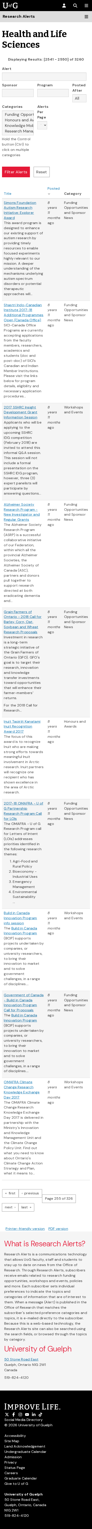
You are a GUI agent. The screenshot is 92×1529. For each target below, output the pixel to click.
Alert (6, 68)
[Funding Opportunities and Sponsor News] (17, 114)
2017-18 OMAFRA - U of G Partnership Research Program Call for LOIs (23, 811)
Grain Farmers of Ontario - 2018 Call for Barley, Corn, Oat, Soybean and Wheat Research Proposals (23, 622)
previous (32, 1193)
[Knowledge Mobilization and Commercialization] (17, 125)
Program (45, 85)
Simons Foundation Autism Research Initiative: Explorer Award (20, 210)
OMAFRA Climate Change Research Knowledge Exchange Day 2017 (22, 1090)
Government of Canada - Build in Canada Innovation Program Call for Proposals (24, 1003)
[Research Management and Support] (17, 131)
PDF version (58, 1228)
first (13, 1193)
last (27, 1207)
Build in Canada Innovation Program (20, 931)
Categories (12, 106)
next (12, 1207)
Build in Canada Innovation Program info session (20, 918)
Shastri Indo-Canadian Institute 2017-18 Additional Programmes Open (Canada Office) (23, 313)
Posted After (79, 88)
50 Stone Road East (21, 1359)
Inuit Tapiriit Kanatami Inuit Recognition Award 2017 (22, 726)
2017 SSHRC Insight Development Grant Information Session (20, 412)
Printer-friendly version (25, 1228)
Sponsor (9, 85)
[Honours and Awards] (17, 120)
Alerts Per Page (42, 112)
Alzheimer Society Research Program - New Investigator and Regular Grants (22, 512)
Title (7, 193)
